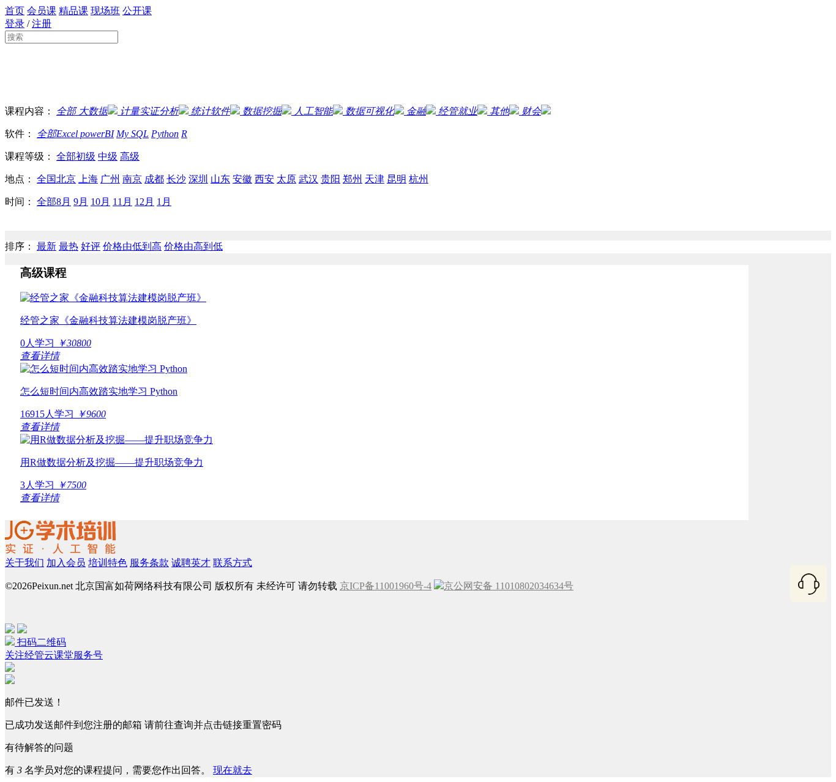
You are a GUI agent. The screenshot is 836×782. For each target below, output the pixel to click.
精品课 (73, 11)
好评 (90, 246)
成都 (154, 179)
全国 (46, 179)
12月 (144, 201)
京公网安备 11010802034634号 (508, 586)
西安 (264, 179)
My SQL (132, 133)
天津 (374, 179)
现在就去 (232, 770)
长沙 (176, 179)
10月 (100, 201)
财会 (531, 111)
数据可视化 (369, 111)
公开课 (137, 11)
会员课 (41, 11)
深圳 (198, 179)
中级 (108, 156)
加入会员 (66, 562)
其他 (499, 111)
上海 (88, 179)
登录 (14, 23)
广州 (110, 179)
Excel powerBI (85, 133)
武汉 (308, 179)
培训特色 (107, 562)
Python (165, 133)
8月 (63, 201)
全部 (66, 111)
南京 (132, 179)
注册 (41, 23)
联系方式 (232, 562)
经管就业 (457, 111)
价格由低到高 (132, 246)
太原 (286, 179)
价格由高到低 (193, 246)
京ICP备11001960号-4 (385, 586)
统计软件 (210, 111)
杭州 (418, 179)
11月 (122, 201)
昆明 (396, 179)
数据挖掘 (262, 111)
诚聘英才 (191, 562)
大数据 (92, 111)
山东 (220, 179)
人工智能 (313, 111)
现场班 (105, 11)
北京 (66, 179)
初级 (85, 156)
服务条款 (149, 562)
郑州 (352, 179)
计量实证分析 (149, 111)
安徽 (242, 179)
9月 (80, 201)
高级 (130, 156)
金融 (416, 111)
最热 (68, 246)
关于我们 (24, 562)
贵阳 (330, 179)
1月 (164, 201)
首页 (14, 11)
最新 (46, 246)
